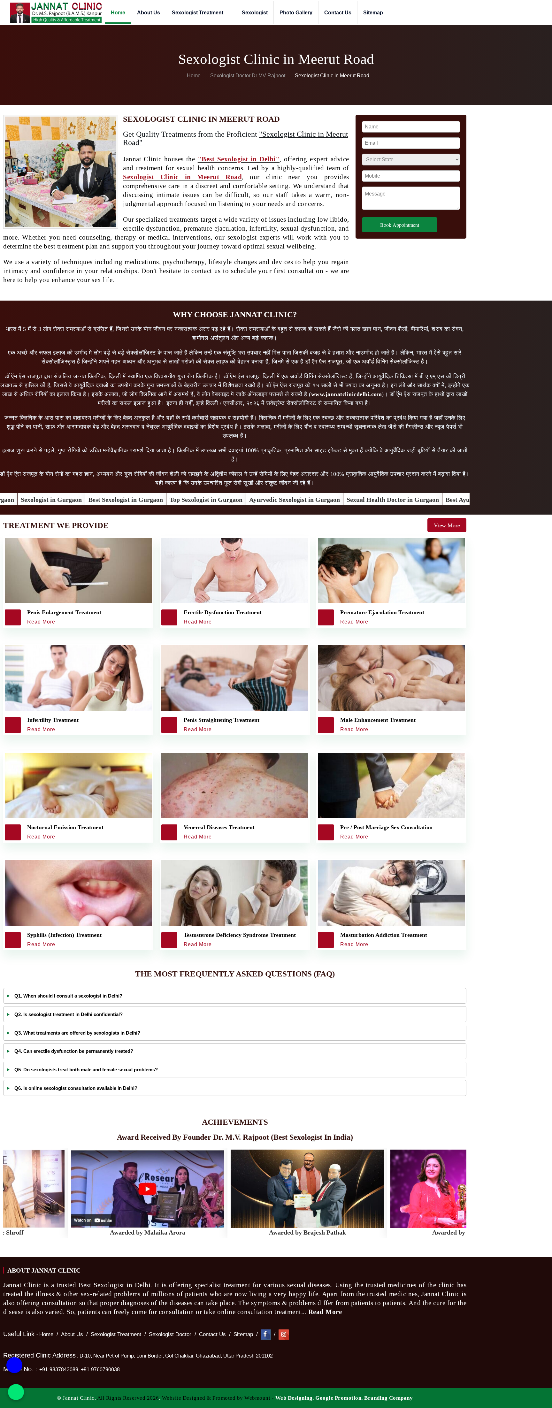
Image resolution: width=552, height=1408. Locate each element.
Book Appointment (399, 224)
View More (447, 525)
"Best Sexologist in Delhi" (239, 159)
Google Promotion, (339, 1398)
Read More (326, 1312)
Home (118, 12)
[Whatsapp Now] (16, 1392)
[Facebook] (266, 1334)
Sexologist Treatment (198, 12)
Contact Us (337, 12)
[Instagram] (284, 1334)
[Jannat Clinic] (56, 12)
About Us (148, 12)
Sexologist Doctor (170, 1334)
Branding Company (388, 1398)
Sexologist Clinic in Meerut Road (182, 177)
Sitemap (373, 12)
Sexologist (255, 12)
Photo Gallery (296, 12)
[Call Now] (14, 1368)
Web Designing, (294, 1398)
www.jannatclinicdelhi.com (346, 394)
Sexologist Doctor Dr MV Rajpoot (248, 75)
